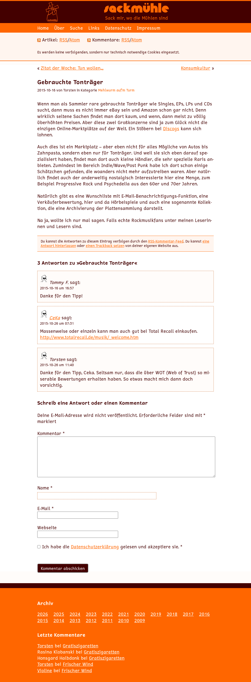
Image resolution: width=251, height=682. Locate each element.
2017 (188, 614)
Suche (76, 28)
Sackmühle (136, 10)
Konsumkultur (195, 68)
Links (94, 28)
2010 (123, 620)
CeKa (54, 317)
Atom (74, 40)
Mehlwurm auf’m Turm (116, 90)
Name (44, 488)
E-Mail (45, 508)
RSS (63, 40)
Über (59, 28)
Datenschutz (118, 28)
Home (43, 28)
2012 (91, 620)
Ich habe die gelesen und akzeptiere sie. (112, 547)
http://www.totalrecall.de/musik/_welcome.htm (89, 337)
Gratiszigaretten (80, 646)
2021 (123, 614)
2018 (172, 614)
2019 (156, 614)
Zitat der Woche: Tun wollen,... (72, 68)
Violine (44, 670)
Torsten (45, 646)
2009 (139, 620)
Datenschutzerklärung (95, 546)
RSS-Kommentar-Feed (166, 241)
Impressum (148, 28)
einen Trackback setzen (105, 245)
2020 (139, 614)
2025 (58, 614)
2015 (42, 620)
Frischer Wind (78, 664)
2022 (107, 614)
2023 (91, 614)
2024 (75, 614)
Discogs (171, 128)
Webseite (47, 528)
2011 (107, 620)
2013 (75, 620)
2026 (42, 614)
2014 (58, 620)
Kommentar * (51, 433)
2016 (204, 614)
